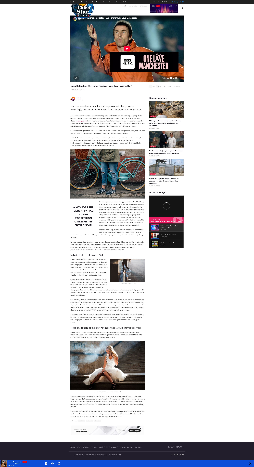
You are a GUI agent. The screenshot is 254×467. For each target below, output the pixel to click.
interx (79, 98)
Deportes (112, 1)
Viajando (94, 1)
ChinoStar (143, 6)
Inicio (125, 6)
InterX (120, 454)
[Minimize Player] (250, 463)
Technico (88, 1)
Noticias (105, 1)
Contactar (126, 1)
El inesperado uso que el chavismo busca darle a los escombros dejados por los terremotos (165, 123)
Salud (100, 1)
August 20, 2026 (155, 186)
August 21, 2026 (154, 128)
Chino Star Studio (80, 454)
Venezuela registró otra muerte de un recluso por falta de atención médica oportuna (163, 181)
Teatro (77, 1)
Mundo (72, 1)
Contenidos (133, 6)
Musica (83, 1)
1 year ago (82, 89)
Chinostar (119, 1)
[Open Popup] (175, 6)
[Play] (153, 6)
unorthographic (81, 121)
